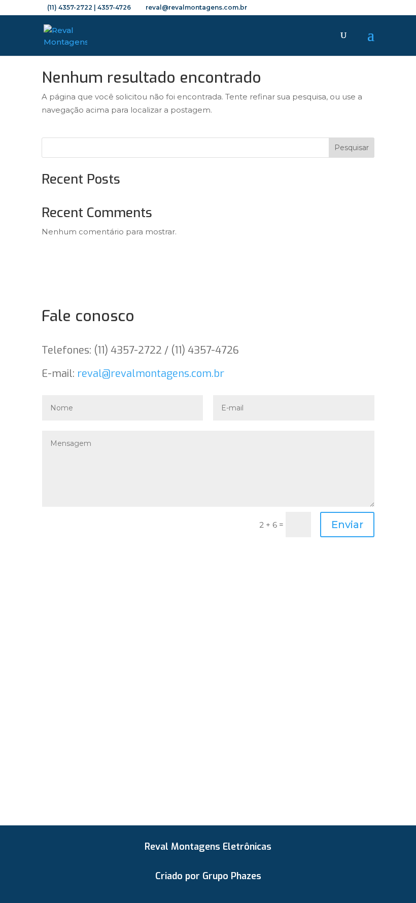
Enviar (347, 524)
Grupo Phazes (231, 876)
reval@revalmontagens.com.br (150, 373)
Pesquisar (351, 147)
